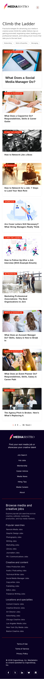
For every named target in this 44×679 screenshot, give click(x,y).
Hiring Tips (22, 482)
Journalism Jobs (12, 553)
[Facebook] (8, 672)
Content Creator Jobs (15, 604)
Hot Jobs (22, 460)
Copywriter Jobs (13, 582)
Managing (34, 43)
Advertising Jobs (13, 616)
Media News (22, 476)
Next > (28, 425)
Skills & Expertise (21, 43)
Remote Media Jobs (14, 529)
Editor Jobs (10, 590)
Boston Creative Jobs (15, 631)
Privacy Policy (22, 654)
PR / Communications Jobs (17, 557)
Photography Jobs (13, 537)
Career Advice (22, 471)
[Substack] (35, 672)
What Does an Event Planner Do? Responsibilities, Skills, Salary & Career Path (20, 377)
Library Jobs (11, 549)
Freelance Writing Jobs (15, 594)
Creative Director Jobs (15, 608)
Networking (8, 43)
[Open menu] (38, 7)
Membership (22, 466)
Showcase (9, 201)
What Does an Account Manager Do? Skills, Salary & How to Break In (21, 338)
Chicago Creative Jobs (15, 619)
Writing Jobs (11, 541)
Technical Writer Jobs (15, 574)
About (22, 492)
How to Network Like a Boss (18, 155)
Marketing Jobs (12, 545)
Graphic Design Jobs (14, 533)
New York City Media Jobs (17, 627)
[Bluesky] (28, 672)
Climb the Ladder (13, 132)
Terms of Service (22, 649)
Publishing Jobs (12, 586)
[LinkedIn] (22, 672)
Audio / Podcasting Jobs (16, 570)
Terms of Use (22, 644)
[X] (15, 672)
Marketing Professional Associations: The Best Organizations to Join (15, 299)
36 (23, 425)
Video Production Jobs (15, 567)
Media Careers (22, 487)
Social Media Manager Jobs (17, 578)
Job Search (22, 455)
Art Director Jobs (13, 612)
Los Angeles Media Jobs (16, 623)
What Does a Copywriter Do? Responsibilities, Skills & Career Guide (20, 119)
